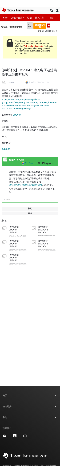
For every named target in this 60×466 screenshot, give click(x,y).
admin (11, 83)
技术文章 (39, 17)
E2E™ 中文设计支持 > (13, 17)
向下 (11, 200)
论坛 (29, 17)
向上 (4, 200)
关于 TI (6, 395)
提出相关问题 (40, 26)
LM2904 (17, 114)
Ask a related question (34, 46)
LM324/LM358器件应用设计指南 (25, 184)
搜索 (51, 11)
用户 (57, 11)
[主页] (18, 10)
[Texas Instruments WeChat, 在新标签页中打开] (4, 437)
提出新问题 (48, 25)
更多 (52, 17)
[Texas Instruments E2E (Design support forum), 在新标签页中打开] (15, 437)
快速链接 (7, 406)
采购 (5, 417)
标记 (30, 208)
